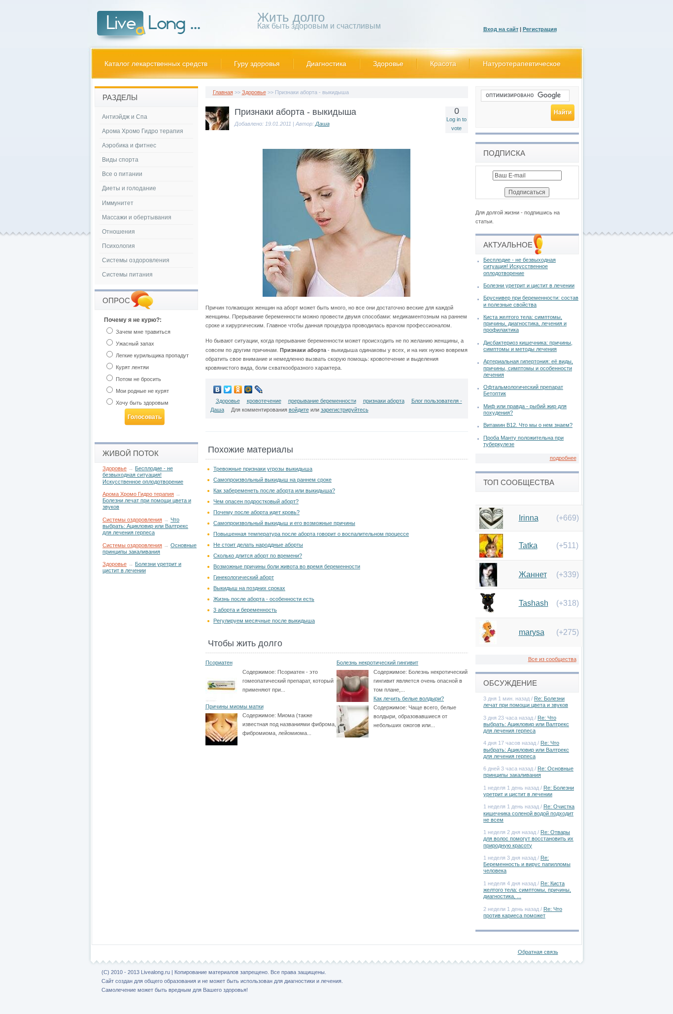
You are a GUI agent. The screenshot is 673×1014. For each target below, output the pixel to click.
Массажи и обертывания (136, 217)
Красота (443, 64)
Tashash (533, 603)
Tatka (528, 545)
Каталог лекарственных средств (155, 64)
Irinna (528, 518)
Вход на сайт (500, 29)
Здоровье (388, 64)
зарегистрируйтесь (345, 410)
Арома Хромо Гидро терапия (142, 131)
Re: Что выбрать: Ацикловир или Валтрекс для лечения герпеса (526, 724)
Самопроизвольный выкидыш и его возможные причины (284, 523)
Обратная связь (538, 952)
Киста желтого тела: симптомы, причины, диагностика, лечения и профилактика (525, 323)
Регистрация (540, 29)
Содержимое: (259, 672)
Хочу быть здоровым (141, 403)
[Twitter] (228, 389)
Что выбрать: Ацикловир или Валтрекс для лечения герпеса (145, 526)
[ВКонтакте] (217, 389)
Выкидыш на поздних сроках (249, 588)
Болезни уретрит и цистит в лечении (141, 567)
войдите (299, 410)
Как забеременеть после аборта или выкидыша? (274, 490)
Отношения (118, 231)
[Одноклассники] (238, 389)
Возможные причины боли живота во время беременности (286, 566)
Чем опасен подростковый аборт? (256, 501)
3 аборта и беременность (245, 610)
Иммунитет (118, 203)
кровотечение (264, 401)
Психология (118, 246)
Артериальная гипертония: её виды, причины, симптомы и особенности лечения (528, 367)
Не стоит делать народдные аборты (258, 545)
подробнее (563, 458)
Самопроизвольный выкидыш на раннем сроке (272, 480)
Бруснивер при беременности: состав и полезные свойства (530, 301)
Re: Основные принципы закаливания (528, 772)
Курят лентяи (131, 367)
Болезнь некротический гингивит (377, 662)
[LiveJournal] (259, 389)
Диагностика (326, 64)
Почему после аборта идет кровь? (256, 512)
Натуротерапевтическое (522, 64)
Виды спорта (120, 159)
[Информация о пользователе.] (217, 128)
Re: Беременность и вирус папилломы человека (527, 864)
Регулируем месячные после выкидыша (264, 621)
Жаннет (533, 574)
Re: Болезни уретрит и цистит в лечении (528, 791)
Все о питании (122, 174)
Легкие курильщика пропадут (151, 355)
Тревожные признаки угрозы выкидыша (262, 469)
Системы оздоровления (135, 260)
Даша (322, 124)
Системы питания (127, 274)
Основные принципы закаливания (149, 548)
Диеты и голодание (129, 188)
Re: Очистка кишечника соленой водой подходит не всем (528, 813)
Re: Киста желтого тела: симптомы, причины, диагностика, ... (527, 889)
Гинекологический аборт (243, 577)
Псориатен (219, 662)
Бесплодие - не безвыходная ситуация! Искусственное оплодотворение (142, 474)
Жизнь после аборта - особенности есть (263, 599)
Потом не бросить (137, 379)
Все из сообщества (552, 659)
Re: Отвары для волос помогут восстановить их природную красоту (528, 838)
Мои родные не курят (141, 391)
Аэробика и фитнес (129, 145)
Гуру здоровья (257, 64)
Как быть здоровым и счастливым (319, 22)
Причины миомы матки (234, 706)
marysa (531, 632)
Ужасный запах (134, 344)
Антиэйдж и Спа (124, 116)
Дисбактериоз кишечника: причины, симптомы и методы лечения (527, 346)
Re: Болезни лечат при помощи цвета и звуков (525, 702)
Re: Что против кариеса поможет (522, 912)
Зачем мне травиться (142, 332)
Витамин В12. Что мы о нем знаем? (527, 425)
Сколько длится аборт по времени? (257, 556)
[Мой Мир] (248, 389)
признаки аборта (383, 401)
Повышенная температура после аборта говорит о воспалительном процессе (311, 534)
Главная (223, 92)
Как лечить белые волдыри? (408, 698)
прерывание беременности (322, 401)
